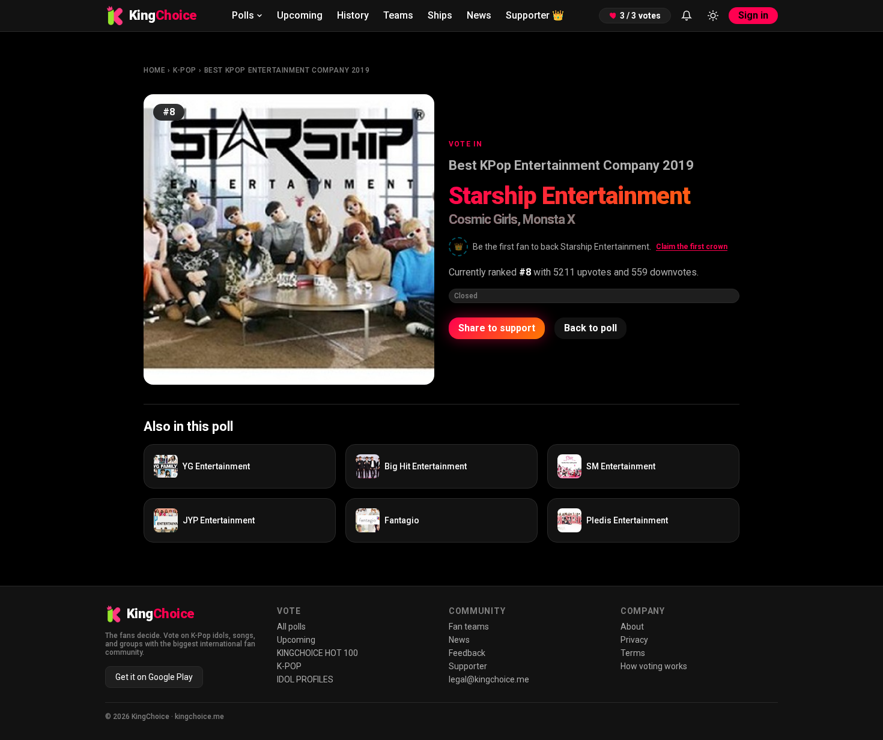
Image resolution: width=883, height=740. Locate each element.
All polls (291, 626)
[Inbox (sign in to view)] (686, 15)
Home (154, 70)
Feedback (467, 653)
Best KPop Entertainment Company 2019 (287, 70)
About (632, 626)
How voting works (654, 666)
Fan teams (469, 626)
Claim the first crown (691, 246)
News (479, 15)
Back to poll (590, 328)
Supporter (535, 15)
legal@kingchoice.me (489, 679)
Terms (633, 653)
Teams (398, 15)
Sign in (753, 15)
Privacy (634, 640)
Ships (440, 15)
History (353, 15)
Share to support (496, 328)
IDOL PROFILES (305, 679)
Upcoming (300, 15)
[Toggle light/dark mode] (713, 15)
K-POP (184, 70)
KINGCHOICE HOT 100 (317, 653)
